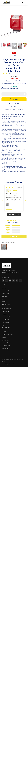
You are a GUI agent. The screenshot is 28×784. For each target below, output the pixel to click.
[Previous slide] (2, 200)
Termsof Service (12, 364)
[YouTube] (10, 280)
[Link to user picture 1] (7, 204)
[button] (5, 73)
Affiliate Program (6, 345)
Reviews (4, 337)
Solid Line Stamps (6, 293)
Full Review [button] (9, 209)
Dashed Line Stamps (7, 291)
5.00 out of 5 (17, 220)
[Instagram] (6, 280)
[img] (9, 188)
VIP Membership (5, 319)
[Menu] (22, 2)
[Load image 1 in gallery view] (3, 45)
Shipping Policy (5, 348)
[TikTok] (13, 280)
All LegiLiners (5, 288)
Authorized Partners (6, 343)
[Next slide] (25, 200)
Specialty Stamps (6, 299)
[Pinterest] (17, 280)
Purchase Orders (6, 304)
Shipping (8, 80)
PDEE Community (6, 327)
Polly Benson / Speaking (7, 334)
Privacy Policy (5, 364)
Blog (3, 325)
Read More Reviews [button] (14, 214)
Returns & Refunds (6, 351)
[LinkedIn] (20, 280)
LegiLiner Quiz (5, 340)
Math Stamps (5, 296)
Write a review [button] (14, 236)
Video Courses (5, 322)
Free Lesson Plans (6, 314)
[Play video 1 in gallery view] (14, 46)
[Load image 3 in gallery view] (20, 46)
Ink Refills (4, 301)
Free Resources (5, 311)
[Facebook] (3, 280)
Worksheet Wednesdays (8, 317)
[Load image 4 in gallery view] (25, 45)
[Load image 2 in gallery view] (9, 45)
